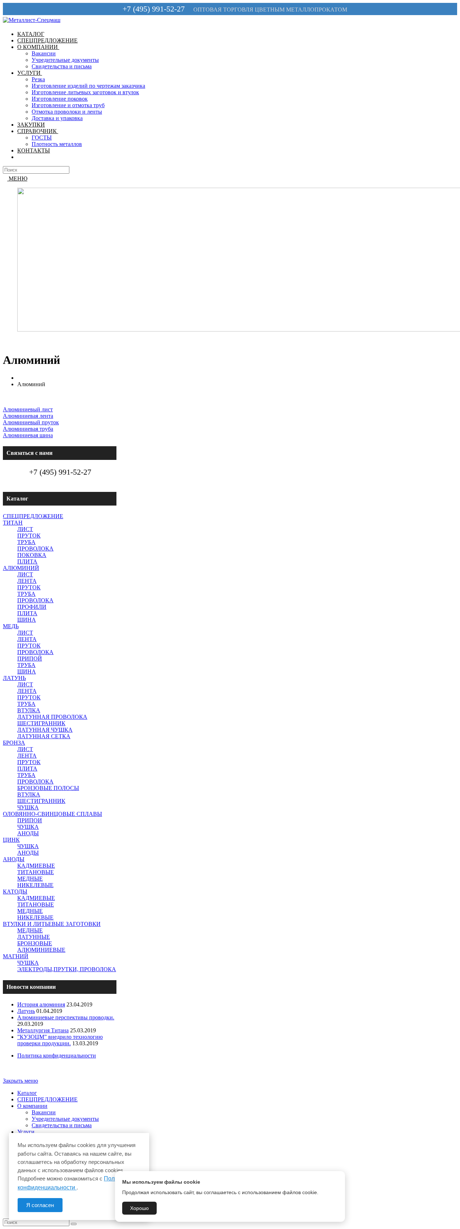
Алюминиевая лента (28, 416)
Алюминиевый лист (28, 409)
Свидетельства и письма (62, 1125)
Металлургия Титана (43, 1030)
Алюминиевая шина (28, 435)
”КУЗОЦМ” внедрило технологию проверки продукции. (60, 1040)
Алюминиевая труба (28, 429)
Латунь (26, 1011)
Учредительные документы (65, 1119)
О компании (32, 1106)
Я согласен (40, 1205)
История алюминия (41, 1004)
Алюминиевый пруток (31, 422)
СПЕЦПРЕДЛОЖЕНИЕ (47, 1099)
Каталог (27, 1093)
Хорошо (139, 1208)
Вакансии (44, 1112)
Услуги (25, 1132)
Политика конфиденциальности (56, 1055)
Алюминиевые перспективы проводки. (65, 1017)
